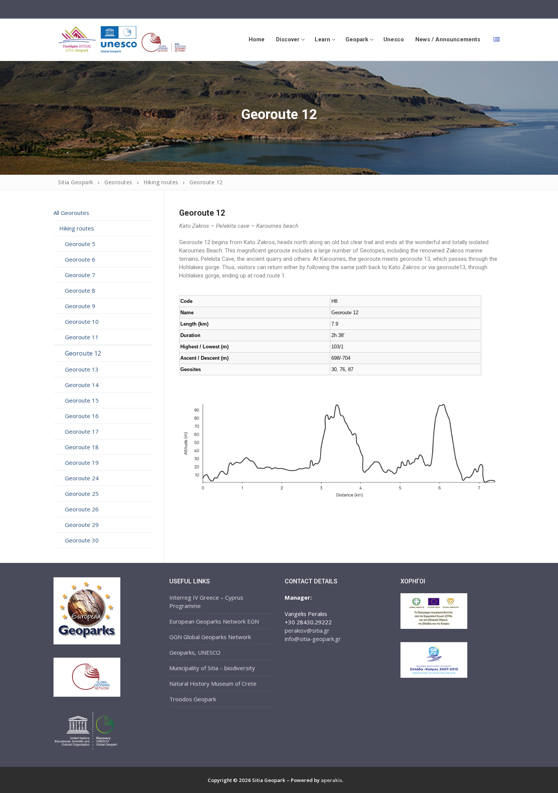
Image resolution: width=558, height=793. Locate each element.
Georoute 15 (82, 400)
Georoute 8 (80, 290)
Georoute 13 (82, 369)
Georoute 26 (82, 509)
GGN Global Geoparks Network (210, 637)
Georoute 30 (82, 540)
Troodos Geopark (192, 699)
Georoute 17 (82, 431)
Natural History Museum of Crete (213, 683)
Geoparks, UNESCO (195, 652)
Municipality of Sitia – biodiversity (212, 668)
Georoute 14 (82, 385)
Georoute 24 (82, 478)
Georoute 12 (83, 353)
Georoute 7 (80, 275)
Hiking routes (76, 228)
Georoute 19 (82, 462)
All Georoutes (71, 212)
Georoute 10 (82, 321)
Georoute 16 (82, 416)
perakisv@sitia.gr (307, 630)
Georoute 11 (82, 337)
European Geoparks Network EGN (214, 621)
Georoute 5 (80, 244)
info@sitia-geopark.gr (313, 639)
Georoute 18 (82, 447)
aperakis (331, 780)
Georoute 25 (82, 493)
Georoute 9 (80, 306)
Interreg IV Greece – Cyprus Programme (206, 602)
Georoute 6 (80, 259)
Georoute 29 (82, 524)
